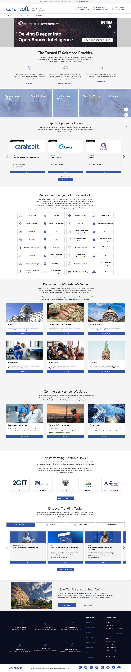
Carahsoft (38, 668)
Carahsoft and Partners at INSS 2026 (26, 157)
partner (89, 648)
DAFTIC (92, 157)
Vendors (90, 622)
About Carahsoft (54, 1)
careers (89, 658)
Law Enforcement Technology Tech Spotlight (100, 548)
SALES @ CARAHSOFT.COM (115, 633)
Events (89, 632)
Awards (64, 1)
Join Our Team (44, 1)
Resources (90, 638)
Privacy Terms (65, 668)
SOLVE (9, 16)
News (69, 1)
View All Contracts (65, 498)
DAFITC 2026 (56, 157)
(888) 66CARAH (83, 9)
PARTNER (38, 16)
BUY (28, 16)
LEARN (19, 16)
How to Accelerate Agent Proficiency (26, 547)
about (88, 653)
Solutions (90, 627)
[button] (123, 156)
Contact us (88, 605)
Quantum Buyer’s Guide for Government (65, 547)
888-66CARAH (92, 598)
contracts (90, 643)
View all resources (65, 570)
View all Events (65, 180)
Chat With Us (119, 9)
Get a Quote (67, 605)
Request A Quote (102, 9)
